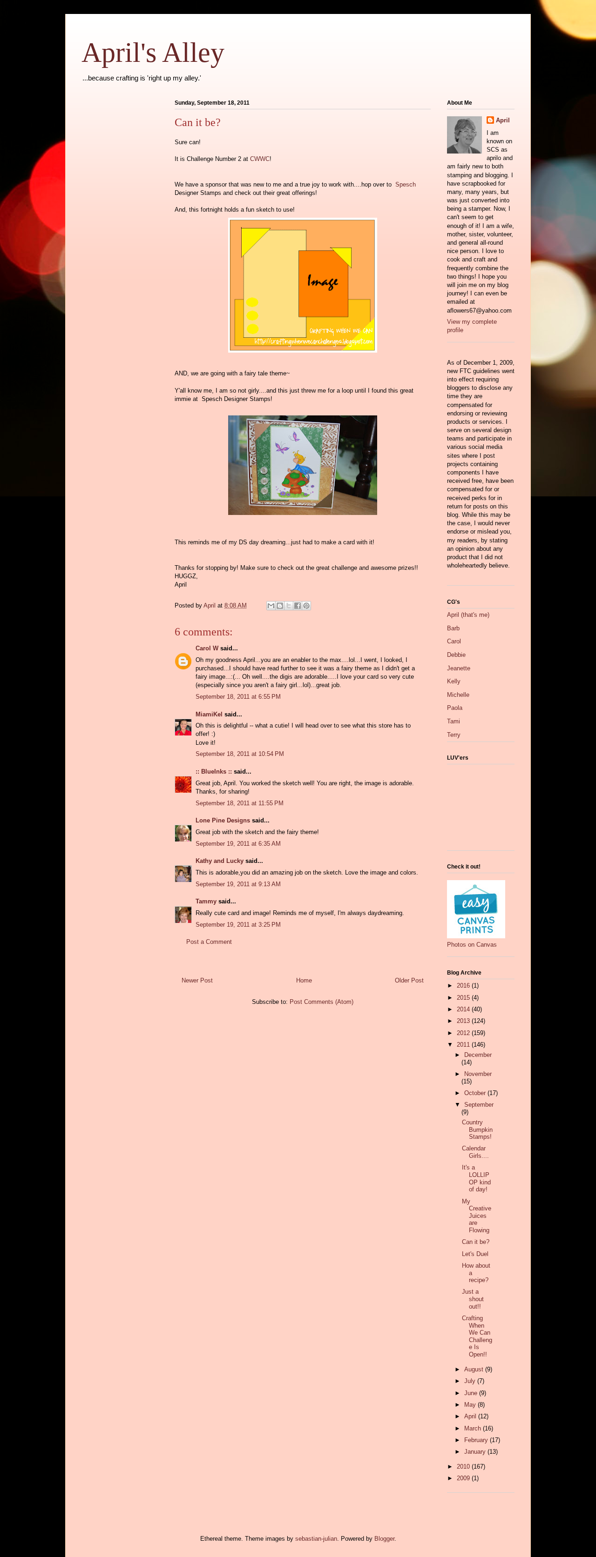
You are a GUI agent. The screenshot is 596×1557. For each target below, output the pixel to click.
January (476, 1451)
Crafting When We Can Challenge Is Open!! (477, 1336)
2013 (464, 1020)
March (473, 1428)
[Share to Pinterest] (306, 605)
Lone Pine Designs (223, 820)
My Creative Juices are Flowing (476, 1216)
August (474, 1369)
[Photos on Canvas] (476, 936)
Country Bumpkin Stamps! (477, 1129)
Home (304, 980)
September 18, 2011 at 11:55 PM (240, 803)
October (476, 1092)
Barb (453, 628)
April (503, 120)
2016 (464, 985)
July (470, 1380)
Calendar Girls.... (475, 1152)
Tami (453, 721)
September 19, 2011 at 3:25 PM (238, 924)
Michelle (458, 694)
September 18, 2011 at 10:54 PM (240, 753)
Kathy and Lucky (220, 860)
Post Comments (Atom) (321, 1001)
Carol (454, 641)
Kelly (454, 681)
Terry (454, 734)
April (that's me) (468, 614)
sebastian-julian (316, 1538)
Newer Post (197, 980)
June (471, 1393)
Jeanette (458, 668)
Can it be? (475, 1241)
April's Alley (152, 52)
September (479, 1104)
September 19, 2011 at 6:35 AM (238, 843)
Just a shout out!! (473, 1299)
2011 (464, 1044)
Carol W (207, 648)
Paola (454, 707)
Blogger (384, 1538)
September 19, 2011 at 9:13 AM (238, 884)
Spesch (405, 184)
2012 (464, 1032)
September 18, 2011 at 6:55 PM (238, 696)
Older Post (409, 980)
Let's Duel (475, 1253)
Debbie (456, 654)
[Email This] (271, 605)
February (477, 1440)
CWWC (260, 158)
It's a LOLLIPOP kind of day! (476, 1178)
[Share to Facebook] (297, 605)
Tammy (206, 901)
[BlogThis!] (279, 605)
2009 (464, 1478)
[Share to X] (288, 605)
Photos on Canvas (472, 944)
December (478, 1054)
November (478, 1073)
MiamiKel (209, 714)
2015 (464, 997)
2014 (464, 1009)
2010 (464, 1466)
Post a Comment (209, 941)
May (471, 1404)
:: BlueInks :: (214, 771)
